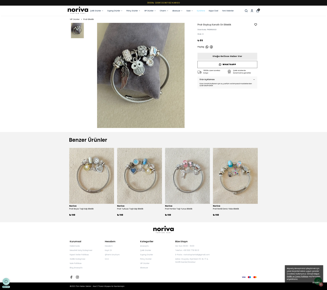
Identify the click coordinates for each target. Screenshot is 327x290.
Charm (163, 10)
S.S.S (107, 259)
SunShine (201, 10)
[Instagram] (77, 277)
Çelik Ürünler (95, 10)
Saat (188, 10)
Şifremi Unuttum (112, 254)
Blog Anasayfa (76, 267)
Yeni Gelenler (228, 10)
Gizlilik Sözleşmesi (77, 259)
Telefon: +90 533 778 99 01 (187, 250)
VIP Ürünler (149, 10)
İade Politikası (75, 263)
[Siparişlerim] (252, 10)
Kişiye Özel (213, 10)
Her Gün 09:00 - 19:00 (184, 246)
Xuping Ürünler (113, 10)
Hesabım (109, 246)
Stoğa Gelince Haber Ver (227, 56)
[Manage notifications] (321, 284)
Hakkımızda (75, 246)
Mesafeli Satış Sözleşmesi (81, 250)
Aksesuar (176, 10)
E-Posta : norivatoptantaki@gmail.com (192, 254)
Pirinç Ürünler (132, 10)
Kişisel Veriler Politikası (79, 254)
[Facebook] (71, 277)
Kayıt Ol (108, 250)
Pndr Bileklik (88, 19)
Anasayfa (144, 246)
